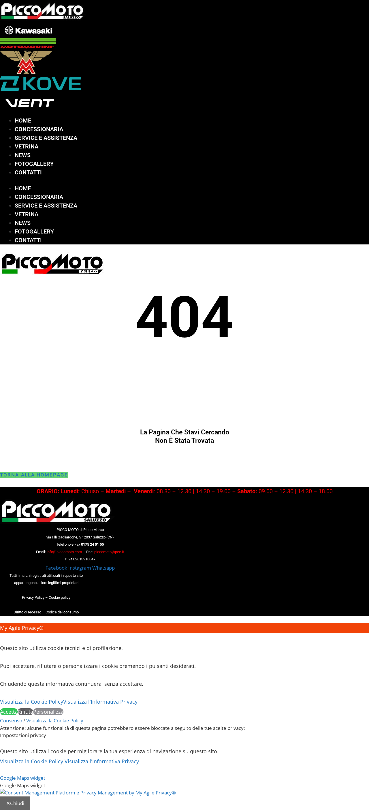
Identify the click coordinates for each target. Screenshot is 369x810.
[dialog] (184, 670)
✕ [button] (2, 637)
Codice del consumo (62, 612)
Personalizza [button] (48, 711)
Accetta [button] (9, 711)
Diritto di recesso (27, 612)
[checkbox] (184, 785)
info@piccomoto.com (64, 552)
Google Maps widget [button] (22, 778)
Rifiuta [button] (25, 711)
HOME (23, 120)
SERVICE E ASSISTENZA (46, 137)
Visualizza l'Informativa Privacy (100, 701)
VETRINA (26, 146)
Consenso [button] (11, 720)
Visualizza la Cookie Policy (31, 701)
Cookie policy (59, 597)
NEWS (23, 155)
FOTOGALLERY (34, 163)
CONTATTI (28, 172)
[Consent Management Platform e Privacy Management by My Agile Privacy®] (88, 792)
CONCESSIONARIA (39, 129)
